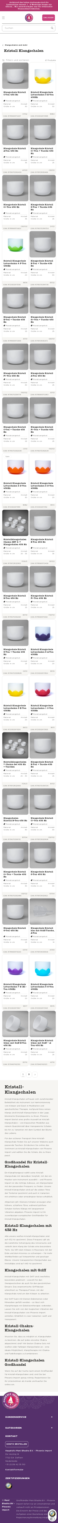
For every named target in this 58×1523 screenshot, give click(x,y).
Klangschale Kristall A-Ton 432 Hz (15, 149)
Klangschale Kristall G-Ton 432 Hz (42, 873)
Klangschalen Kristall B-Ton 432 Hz (15, 819)
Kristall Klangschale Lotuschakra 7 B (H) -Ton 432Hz (15, 986)
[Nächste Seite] (35, 1075)
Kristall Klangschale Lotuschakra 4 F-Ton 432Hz (15, 263)
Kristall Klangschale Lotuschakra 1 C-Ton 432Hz (42, 708)
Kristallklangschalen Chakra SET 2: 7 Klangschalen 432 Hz (15, 541)
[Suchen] (52, 28)
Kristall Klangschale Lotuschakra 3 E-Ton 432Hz (42, 94)
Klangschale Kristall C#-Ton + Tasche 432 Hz (42, 150)
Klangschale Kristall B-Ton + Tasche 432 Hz (42, 263)
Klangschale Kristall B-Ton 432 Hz (42, 540)
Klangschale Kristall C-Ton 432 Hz (15, 93)
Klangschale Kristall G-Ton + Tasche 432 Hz (15, 651)
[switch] (52, 1518)
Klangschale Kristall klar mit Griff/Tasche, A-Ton (42, 930)
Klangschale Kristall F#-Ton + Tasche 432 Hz (42, 429)
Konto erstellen (16, 1444)
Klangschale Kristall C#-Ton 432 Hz (15, 205)
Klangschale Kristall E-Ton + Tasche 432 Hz (15, 319)
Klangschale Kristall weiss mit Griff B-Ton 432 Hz (15, 1042)
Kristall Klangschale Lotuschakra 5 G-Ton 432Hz (42, 986)
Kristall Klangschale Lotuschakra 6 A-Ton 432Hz (42, 651)
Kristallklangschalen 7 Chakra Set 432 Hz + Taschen (15, 764)
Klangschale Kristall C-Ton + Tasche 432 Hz (15, 429)
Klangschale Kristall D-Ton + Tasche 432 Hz (42, 207)
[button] (3, 18)
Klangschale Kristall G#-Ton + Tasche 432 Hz (42, 319)
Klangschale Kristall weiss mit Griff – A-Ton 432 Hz (42, 1042)
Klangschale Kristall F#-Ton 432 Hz (15, 374)
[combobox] (28, 28)
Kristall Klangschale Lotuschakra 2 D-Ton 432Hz (15, 485)
